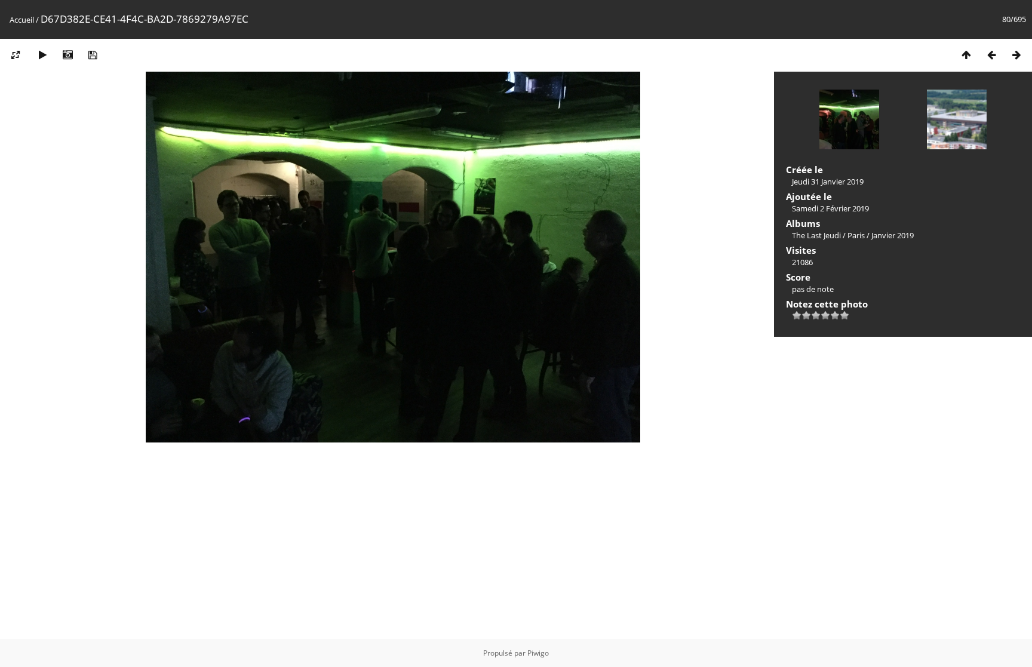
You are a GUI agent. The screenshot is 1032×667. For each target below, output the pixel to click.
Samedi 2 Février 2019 (830, 208)
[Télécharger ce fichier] (92, 55)
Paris (856, 235)
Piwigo (538, 653)
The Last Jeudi (816, 235)
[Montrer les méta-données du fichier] (67, 55)
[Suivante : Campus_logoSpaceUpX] (1016, 55)
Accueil (22, 19)
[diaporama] (42, 55)
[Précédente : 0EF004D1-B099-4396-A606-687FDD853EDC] (991, 55)
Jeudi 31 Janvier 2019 (828, 181)
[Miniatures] (966, 55)
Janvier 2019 (892, 235)
